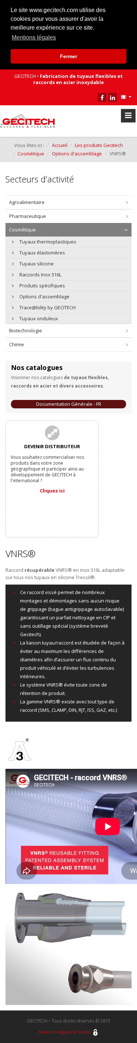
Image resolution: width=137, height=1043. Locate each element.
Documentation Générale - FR (68, 404)
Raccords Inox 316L (40, 274)
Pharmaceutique (27, 216)
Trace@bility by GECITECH (47, 307)
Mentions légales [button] (34, 37)
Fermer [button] (68, 56)
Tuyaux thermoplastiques (47, 241)
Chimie (16, 344)
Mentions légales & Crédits (65, 1032)
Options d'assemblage (77, 153)
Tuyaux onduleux (38, 318)
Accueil (59, 145)
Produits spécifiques (42, 285)
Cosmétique (31, 153)
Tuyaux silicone (36, 263)
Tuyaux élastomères (42, 252)
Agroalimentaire (27, 202)
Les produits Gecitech (99, 145)
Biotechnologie (25, 330)
